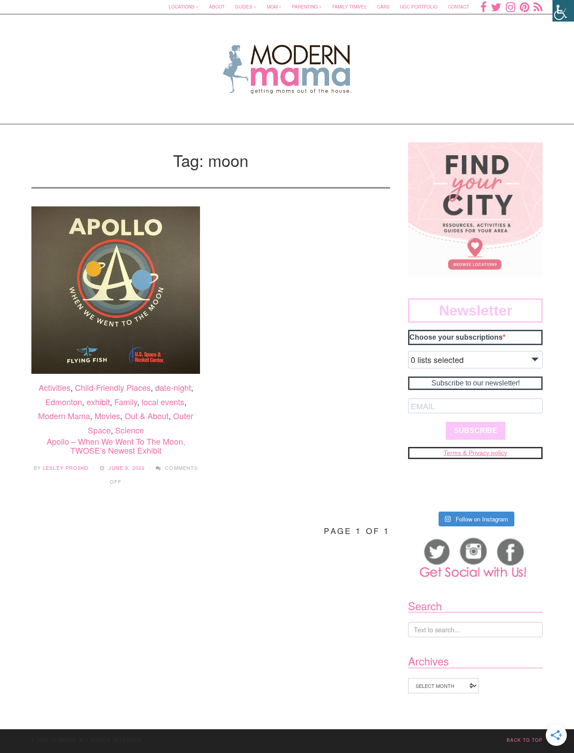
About (217, 7)
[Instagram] (510, 7)
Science (129, 430)
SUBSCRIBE (475, 430)
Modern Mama (64, 415)
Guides (243, 7)
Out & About (147, 415)
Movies (107, 415)
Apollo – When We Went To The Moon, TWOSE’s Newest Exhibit (116, 445)
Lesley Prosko (66, 467)
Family (125, 401)
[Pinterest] (524, 7)
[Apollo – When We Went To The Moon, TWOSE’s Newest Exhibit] (115, 290)
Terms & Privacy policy (475, 452)
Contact (458, 7)
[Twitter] (496, 7)
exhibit (98, 401)
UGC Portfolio (419, 7)
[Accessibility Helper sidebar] (563, 11)
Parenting (305, 7)
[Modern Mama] (287, 63)
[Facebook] (483, 7)
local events (163, 401)
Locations (182, 7)
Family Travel (349, 7)
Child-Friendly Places (113, 387)
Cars (383, 7)
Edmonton (63, 401)
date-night (173, 387)
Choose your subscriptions (456, 337)
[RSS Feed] (538, 7)
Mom (272, 7)
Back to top (525, 740)
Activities (54, 387)
